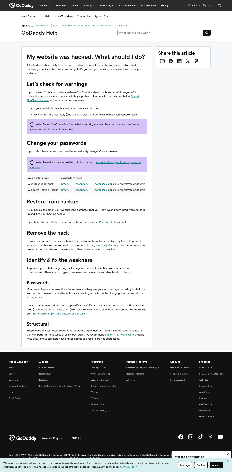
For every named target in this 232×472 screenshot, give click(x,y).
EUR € (75, 438)
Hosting (203, 398)
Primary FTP (67, 183)
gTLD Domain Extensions (211, 374)
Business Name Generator (103, 386)
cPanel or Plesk (107, 222)
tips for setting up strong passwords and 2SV (58, 313)
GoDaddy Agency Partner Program (142, 368)
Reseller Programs (135, 374)
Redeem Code (97, 404)
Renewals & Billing (179, 374)
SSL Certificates (127, 5)
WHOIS (94, 398)
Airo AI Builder (148, 5)
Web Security (205, 404)
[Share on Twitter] (188, 61)
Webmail (95, 392)
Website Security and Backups (111, 25)
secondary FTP (84, 183)
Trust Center (15, 398)
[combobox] (160, 32)
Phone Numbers (206, 416)
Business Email (206, 386)
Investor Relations (17, 386)
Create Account (177, 380)
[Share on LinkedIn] (179, 61)
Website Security (108, 245)
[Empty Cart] (219, 5)
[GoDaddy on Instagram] (191, 439)
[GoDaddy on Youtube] (220, 439)
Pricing (164, 5)
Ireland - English (52, 438)
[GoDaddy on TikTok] (201, 439)
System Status (103, 16)
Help (47, 16)
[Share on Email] (162, 61)
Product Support (46, 368)
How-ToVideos (64, 16)
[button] (228, 454)
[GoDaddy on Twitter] (210, 439)
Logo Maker (205, 410)
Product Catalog (98, 410)
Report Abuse (44, 374)
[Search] (207, 33)
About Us (13, 368)
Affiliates (130, 380)
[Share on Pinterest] (196, 61)
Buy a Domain (205, 368)
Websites (203, 380)
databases (101, 183)
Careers (12, 374)
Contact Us (83, 16)
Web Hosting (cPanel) (47, 25)
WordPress (204, 392)
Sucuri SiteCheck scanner (120, 334)
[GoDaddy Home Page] (23, 438)
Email (76, 5)
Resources (43, 380)
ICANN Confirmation (100, 374)
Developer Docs (98, 368)
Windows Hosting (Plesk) (77, 25)
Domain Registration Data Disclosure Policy (59, 386)
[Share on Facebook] (171, 61)
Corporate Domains (100, 380)
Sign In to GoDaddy (179, 368)
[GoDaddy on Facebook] (181, 439)
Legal (11, 392)
